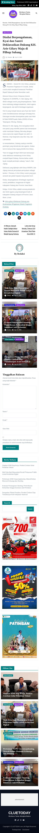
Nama (5, 411)
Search (7, 503)
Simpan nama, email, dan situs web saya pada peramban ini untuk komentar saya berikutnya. (18, 441)
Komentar (6, 384)
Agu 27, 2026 (17, 295)
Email (5, 420)
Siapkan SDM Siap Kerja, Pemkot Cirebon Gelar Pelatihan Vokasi (17, 694)
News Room (7, 32)
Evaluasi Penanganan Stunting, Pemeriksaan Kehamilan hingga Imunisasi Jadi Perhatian (18, 324)
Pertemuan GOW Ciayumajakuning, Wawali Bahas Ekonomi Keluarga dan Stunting (18, 751)
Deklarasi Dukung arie (21, 201)
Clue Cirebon (9, 270)
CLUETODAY (19, 813)
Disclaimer (25, 829)
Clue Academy (9, 305)
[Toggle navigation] (3, 13)
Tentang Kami (16, 829)
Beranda (5, 22)
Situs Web (6, 428)
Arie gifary (9, 201)
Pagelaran (16, 204)
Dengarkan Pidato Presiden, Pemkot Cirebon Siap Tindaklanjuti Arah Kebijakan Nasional (17, 360)
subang (6, 207)
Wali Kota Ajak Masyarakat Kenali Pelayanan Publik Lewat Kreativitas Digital (17, 290)
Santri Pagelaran (26, 204)
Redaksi (10, 57)
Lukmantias (7, 204)
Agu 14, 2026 (17, 330)
